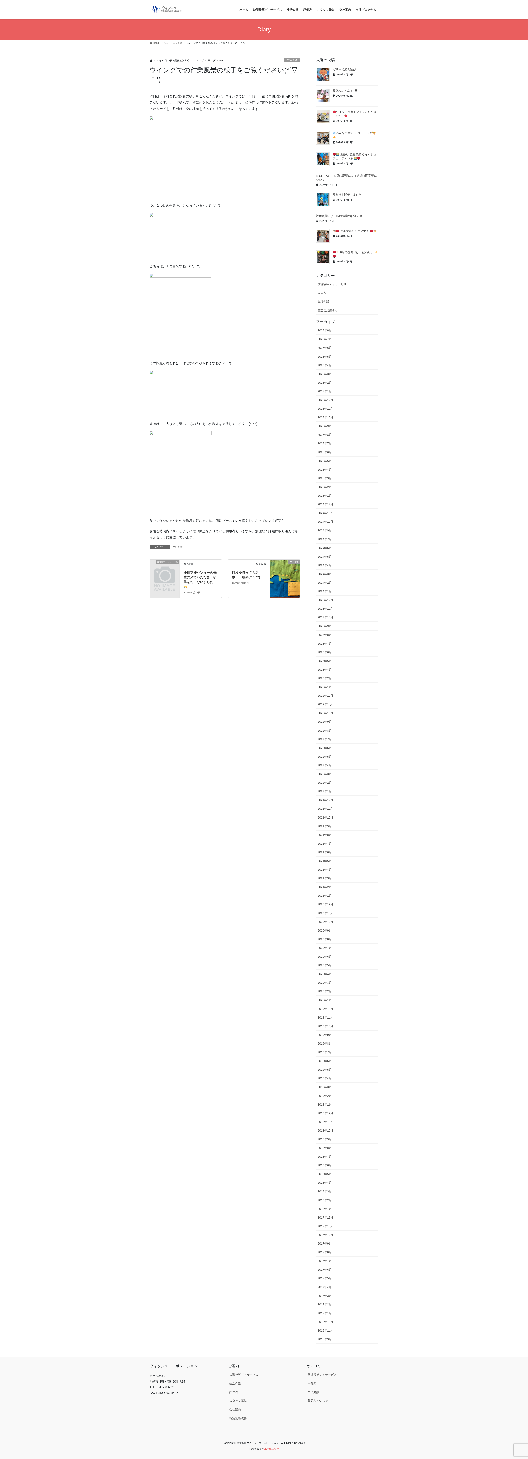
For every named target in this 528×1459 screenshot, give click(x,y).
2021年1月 (325, 895)
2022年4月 (325, 765)
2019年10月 (325, 1026)
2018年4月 (325, 1182)
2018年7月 (325, 1156)
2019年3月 (325, 1087)
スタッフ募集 (238, 1400)
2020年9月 (325, 930)
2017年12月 (325, 1217)
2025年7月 (325, 443)
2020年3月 (325, 982)
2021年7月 (325, 843)
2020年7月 (325, 948)
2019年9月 (325, 1035)
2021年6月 (325, 852)
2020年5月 (325, 965)
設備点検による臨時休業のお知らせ (339, 216)
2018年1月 (325, 1208)
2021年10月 (325, 817)
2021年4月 (325, 869)
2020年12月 (325, 904)
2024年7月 (325, 539)
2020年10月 (325, 921)
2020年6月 (325, 956)
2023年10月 (325, 617)
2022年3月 (325, 774)
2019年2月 (325, 1095)
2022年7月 (325, 739)
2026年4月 (325, 365)
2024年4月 (325, 565)
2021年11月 (325, 808)
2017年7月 (325, 1261)
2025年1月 (325, 495)
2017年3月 (325, 1295)
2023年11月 (325, 608)
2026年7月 (325, 339)
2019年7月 (325, 1052)
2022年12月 (325, 695)
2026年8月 (325, 330)
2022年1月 (325, 791)
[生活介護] (285, 570)
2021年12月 (325, 800)
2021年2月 (325, 887)
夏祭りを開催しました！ (348, 194)
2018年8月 (325, 1148)
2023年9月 (325, 626)
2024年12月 (325, 504)
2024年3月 (325, 574)
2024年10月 (325, 521)
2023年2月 (325, 678)
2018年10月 (325, 1130)
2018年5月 (325, 1174)
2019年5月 (325, 1069)
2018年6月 (325, 1165)
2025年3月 (325, 478)
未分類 (322, 292)
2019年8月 (325, 1043)
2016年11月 (325, 1330)
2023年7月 (325, 643)
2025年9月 (325, 426)
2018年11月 (325, 1121)
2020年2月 (325, 991)
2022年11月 (325, 704)
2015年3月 (325, 1339)
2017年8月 (325, 1252)
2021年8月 (325, 835)
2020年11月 (325, 913)
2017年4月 (325, 1287)
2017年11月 (325, 1226)
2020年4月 (325, 974)
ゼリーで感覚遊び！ (346, 69)
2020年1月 (325, 1000)
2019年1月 (325, 1104)
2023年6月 (325, 652)
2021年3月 (325, 878)
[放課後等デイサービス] (164, 568)
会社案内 (235, 1409)
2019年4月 (325, 1078)
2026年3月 (325, 374)
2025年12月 (325, 400)
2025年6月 (325, 452)
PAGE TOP (512, 1411)
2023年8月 (325, 635)
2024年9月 (325, 530)
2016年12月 (325, 1321)
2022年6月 (325, 748)
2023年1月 (325, 687)
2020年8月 (325, 939)
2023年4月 (325, 669)
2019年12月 (325, 1008)
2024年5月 (325, 556)
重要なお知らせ (328, 310)
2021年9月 (325, 826)
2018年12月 (325, 1113)
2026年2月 (325, 382)
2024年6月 (325, 548)
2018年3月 (325, 1191)
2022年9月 (325, 721)
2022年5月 (325, 756)
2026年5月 (325, 356)
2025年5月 (325, 461)
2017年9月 (325, 1243)
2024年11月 (325, 513)
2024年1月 (325, 591)
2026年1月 (325, 391)
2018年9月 (325, 1139)
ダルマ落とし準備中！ (354, 231)
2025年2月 (325, 487)
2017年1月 (325, 1313)
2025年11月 (325, 408)
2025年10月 (325, 417)
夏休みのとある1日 (345, 90)
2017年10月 (325, 1234)
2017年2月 (325, 1304)
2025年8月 (325, 434)
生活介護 (292, 60)
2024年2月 (325, 582)
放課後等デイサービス (332, 284)
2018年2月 (325, 1200)
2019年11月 (325, 1017)
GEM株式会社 (271, 1448)
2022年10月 (325, 713)
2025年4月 (325, 469)
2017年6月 (325, 1269)
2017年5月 (325, 1278)
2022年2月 (325, 782)
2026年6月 (325, 347)
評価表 (233, 1392)
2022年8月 (325, 730)
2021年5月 (325, 861)
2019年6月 (325, 1061)
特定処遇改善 (238, 1418)
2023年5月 (325, 661)
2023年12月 (325, 600)
